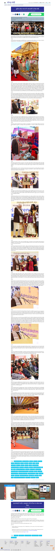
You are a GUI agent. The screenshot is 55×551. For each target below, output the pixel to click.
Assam (34, 463)
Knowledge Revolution (37, 467)
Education (30, 467)
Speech (37, 477)
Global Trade (21, 467)
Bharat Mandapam (25, 461)
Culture (12, 463)
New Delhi (31, 461)
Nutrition (26, 465)
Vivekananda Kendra (35, 535)
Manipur (37, 463)
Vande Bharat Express (31, 473)
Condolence (16, 535)
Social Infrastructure (14, 473)
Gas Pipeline (41, 473)
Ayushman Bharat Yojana (24, 475)
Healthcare (36, 475)
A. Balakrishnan (21, 535)
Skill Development (35, 465)
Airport (37, 473)
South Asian (26, 467)
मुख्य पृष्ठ (6, 5)
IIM (11, 469)
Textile (40, 475)
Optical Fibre (17, 475)
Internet (12, 475)
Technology (27, 469)
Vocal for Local (28, 477)
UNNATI (35, 471)
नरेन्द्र (11, 2)
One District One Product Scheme (19, 477)
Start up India (32, 469)
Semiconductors (38, 469)
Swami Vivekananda (28, 535)
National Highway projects (23, 473)
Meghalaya (26, 463)
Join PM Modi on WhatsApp (36, 14)
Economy (22, 463)
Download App (42, 498)
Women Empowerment (15, 467)
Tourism (30, 465)
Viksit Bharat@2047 (14, 471)
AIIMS (14, 469)
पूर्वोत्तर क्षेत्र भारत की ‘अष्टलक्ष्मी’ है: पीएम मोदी (27, 9)
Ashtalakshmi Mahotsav (18, 461)
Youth (12, 477)
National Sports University (20, 469)
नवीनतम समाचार (10, 5)
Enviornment (13, 465)
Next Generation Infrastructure (23, 471)
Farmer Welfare (17, 463)
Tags (12, 461)
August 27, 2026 (25, 531)
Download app (2, 549)
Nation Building (13, 537)
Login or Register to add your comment (38, 479)
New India (22, 465)
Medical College (31, 475)
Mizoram (30, 463)
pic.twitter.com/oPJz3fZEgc (33, 530)
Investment (40, 461)
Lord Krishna (33, 477)
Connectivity (40, 471)
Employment (31, 471)
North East (35, 461)
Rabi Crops (18, 465)
